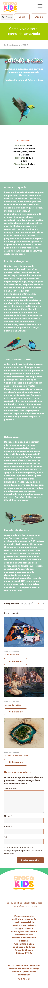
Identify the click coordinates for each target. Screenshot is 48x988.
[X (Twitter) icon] (24, 979)
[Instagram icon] (29, 979)
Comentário (10, 788)
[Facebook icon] (21, 979)
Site (6, 837)
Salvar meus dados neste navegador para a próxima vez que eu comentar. (23, 850)
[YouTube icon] (27, 979)
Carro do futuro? (11, 654)
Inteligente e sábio (12, 705)
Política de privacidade (26, 973)
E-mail (8, 826)
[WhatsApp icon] (19, 979)
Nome (8, 816)
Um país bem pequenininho (16, 755)
